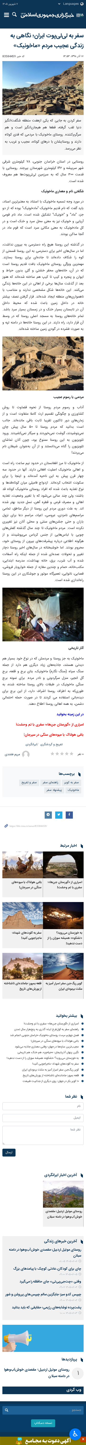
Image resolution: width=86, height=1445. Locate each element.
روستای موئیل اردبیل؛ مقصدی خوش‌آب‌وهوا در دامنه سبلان (63, 1214)
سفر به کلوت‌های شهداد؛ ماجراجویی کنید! (27, 936)
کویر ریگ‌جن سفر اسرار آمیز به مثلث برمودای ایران (64, 986)
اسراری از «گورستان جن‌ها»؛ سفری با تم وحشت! (65, 885)
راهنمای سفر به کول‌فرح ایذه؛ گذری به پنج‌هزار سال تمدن (46, 1029)
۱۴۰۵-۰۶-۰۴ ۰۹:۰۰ (68, 1300)
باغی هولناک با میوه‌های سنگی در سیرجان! (26, 885)
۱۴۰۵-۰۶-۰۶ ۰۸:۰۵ (68, 1261)
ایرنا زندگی (47, 15)
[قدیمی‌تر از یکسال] (63, 864)
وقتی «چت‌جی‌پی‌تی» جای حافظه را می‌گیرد (50, 1282)
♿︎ (75, 1434)
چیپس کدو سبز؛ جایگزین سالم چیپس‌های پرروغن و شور (43, 1294)
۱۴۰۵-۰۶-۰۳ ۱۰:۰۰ (68, 1313)
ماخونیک (73, 790)
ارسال (8, 1152)
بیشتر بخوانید (66, 1016)
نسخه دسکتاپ (43, 1423)
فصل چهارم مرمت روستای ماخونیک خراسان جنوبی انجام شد (44, 1035)
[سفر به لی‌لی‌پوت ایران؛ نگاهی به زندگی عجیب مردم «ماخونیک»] (43, 88)
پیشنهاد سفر (54, 790)
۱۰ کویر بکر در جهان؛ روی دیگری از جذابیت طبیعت (51, 1081)
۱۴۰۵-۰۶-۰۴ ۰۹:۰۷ (68, 1287)
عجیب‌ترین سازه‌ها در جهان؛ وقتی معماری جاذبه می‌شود (47, 1046)
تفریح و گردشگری (51, 744)
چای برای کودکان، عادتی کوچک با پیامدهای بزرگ (47, 1269)
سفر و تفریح (29, 782)
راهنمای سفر (50, 782)
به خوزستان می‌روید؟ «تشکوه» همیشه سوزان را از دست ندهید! (65, 938)
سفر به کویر (71, 782)
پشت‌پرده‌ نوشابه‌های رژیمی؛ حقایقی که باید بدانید (46, 1308)
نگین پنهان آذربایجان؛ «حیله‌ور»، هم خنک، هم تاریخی (48, 1052)
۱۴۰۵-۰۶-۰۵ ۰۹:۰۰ (68, 1274)
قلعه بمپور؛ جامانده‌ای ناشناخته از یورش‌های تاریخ (23, 986)
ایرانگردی (31, 744)
